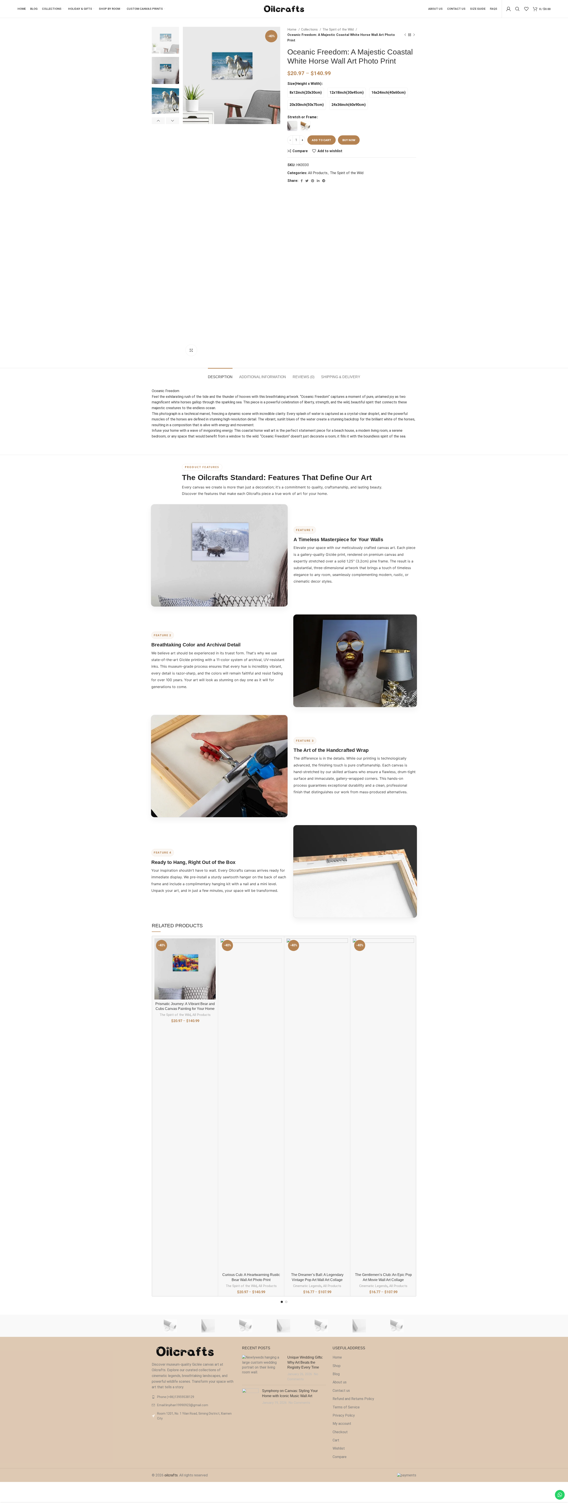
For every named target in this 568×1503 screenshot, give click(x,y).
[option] (165, 40)
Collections (310, 29)
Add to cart (321, 140)
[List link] (193, 1396)
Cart (336, 1440)
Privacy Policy (344, 1415)
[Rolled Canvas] (170, 1326)
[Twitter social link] (307, 181)
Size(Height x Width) (304, 84)
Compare (340, 1457)
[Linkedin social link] (318, 181)
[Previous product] (405, 35)
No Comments (299, 1403)
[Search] (517, 8)
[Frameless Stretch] (208, 1326)
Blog (336, 1374)
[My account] (508, 8)
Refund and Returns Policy (353, 1399)
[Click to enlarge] (191, 350)
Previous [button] (158, 120)
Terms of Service (346, 1407)
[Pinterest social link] (313, 181)
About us (340, 1382)
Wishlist (339, 1448)
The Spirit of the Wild (338, 29)
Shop (337, 1366)
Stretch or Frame (302, 117)
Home (292, 29)
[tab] (220, 374)
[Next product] (414, 35)
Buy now (348, 140)
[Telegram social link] (324, 181)
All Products (317, 173)
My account (342, 1423)
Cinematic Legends (307, 1286)
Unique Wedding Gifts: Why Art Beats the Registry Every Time (305, 1362)
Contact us (341, 1390)
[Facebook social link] (301, 181)
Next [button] (172, 120)
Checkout (340, 1432)
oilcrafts (171, 1475)
